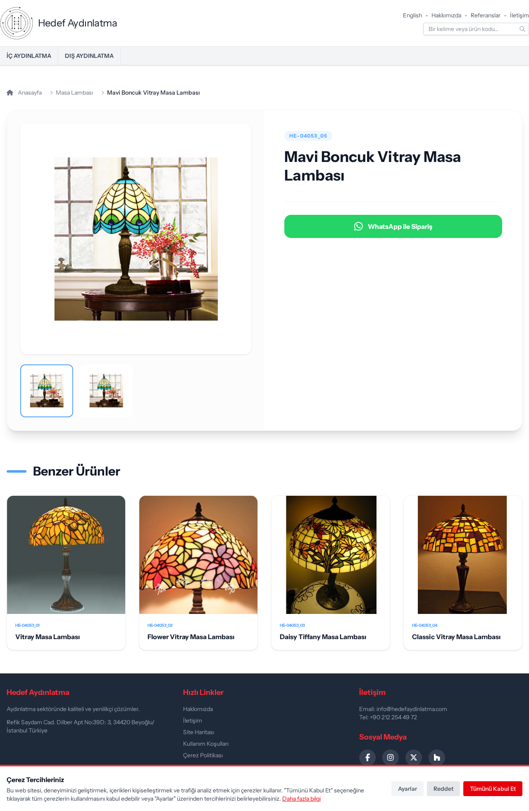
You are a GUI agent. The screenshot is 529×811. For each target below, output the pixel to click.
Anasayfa (29, 92)
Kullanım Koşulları (206, 743)
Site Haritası (198, 732)
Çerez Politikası (203, 755)
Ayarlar (407, 788)
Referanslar (485, 15)
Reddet (443, 788)
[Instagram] (390, 757)
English (412, 15)
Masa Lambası (74, 92)
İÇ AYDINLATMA (29, 55)
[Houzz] (437, 757)
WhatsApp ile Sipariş (400, 226)
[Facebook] (367, 757)
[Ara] (522, 29)
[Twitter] (413, 757)
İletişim (519, 15)
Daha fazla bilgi (301, 798)
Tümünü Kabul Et (493, 788)
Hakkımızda (446, 15)
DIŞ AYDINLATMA (89, 55)
